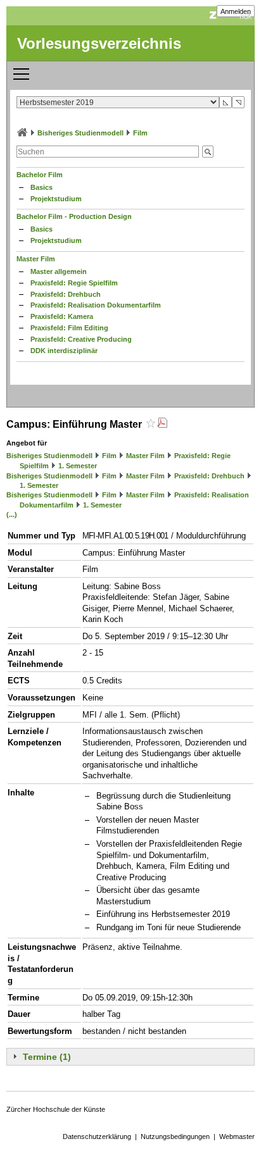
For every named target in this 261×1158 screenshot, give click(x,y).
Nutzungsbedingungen (175, 1136)
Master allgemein (58, 271)
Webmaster (237, 1136)
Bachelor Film (39, 174)
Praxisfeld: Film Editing (69, 328)
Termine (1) (47, 1057)
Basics (41, 187)
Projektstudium (56, 198)
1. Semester (77, 466)
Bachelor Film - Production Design (74, 216)
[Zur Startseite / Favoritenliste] (22, 133)
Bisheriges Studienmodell (80, 133)
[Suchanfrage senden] (207, 152)
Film (140, 133)
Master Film (35, 259)
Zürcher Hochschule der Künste (55, 1109)
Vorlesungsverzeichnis (99, 43)
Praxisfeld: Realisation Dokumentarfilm (95, 305)
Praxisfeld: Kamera (61, 316)
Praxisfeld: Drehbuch (65, 294)
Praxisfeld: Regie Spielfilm (74, 283)
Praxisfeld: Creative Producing (81, 339)
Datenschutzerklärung (97, 1136)
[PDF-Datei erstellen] (162, 424)
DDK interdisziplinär (64, 350)
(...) (11, 514)
